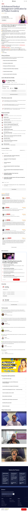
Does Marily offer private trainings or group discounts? (10, 399)
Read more (3, 203)
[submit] (13, 494)
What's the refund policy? (6, 406)
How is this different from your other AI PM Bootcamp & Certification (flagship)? (10, 382)
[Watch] (14, 365)
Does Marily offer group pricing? (6, 402)
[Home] (3, 489)
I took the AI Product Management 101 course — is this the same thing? (12, 389)
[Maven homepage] (14, 1)
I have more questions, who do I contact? (8, 392)
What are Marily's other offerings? (7, 396)
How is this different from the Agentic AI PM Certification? (10, 386)
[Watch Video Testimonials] (14, 418)
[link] (8, 82)
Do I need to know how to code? (6, 378)
